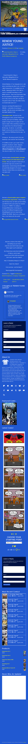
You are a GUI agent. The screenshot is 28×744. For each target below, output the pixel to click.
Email (4, 345)
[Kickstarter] (7, 386)
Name (4, 339)
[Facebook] (3, 390)
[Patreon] (3, 386)
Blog (8, 274)
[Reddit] (11, 390)
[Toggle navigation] (3, 29)
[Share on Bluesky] (15, 546)
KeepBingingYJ (18, 274)
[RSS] (3, 395)
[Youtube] (23, 390)
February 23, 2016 (12, 48)
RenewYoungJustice (7, 276)
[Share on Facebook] (12, 546)
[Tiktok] (23, 386)
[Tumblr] (15, 390)
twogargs (20, 48)
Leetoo (24, 742)
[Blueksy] (19, 386)
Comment (5, 329)
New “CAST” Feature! (6, 281)
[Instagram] (15, 386)
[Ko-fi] (19, 390)
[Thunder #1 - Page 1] (11, 534)
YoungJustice (21, 276)
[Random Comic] (16, 534)
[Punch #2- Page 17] (13, 534)
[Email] (7, 390)
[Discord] (11, 386)
